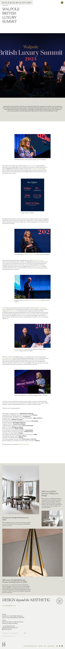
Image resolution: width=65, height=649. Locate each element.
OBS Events (5, 5)
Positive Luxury (12, 311)
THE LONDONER (24, 444)
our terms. (13, 636)
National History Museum (34, 300)
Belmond (16, 350)
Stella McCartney (31, 254)
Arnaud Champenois (19, 349)
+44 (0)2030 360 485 (8, 626)
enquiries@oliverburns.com (10, 627)
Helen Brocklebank (31, 165)
